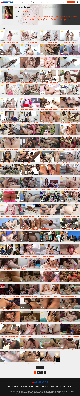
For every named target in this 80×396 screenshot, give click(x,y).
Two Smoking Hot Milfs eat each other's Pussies (50, 349)
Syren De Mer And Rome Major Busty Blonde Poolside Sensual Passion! (55, 323)
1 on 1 (71, 19)
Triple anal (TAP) (65, 19)
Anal (24, 16)
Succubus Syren (44, 202)
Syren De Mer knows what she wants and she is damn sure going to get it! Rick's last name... (19, 336)
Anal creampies (54, 19)
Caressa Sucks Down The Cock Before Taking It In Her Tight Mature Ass (15, 349)
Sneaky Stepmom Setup (25, 242)
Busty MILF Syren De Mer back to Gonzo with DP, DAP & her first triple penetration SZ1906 (58, 69)
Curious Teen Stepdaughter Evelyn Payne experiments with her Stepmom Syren (37, 349)
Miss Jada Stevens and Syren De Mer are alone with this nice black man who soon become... (19, 282)
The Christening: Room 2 (66, 256)
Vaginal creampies (32, 20)
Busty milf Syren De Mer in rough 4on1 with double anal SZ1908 (53, 95)
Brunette (47, 18)
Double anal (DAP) (45, 16)
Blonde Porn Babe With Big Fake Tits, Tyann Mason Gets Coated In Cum (15, 363)
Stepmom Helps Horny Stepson (47, 229)
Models (48, 2)
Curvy (34, 18)
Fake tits (49, 20)
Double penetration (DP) (28, 19)
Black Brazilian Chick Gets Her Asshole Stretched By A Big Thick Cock (34, 363)
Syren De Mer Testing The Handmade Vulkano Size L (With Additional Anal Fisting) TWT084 (19, 189)
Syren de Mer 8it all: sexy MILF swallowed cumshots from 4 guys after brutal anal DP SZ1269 (19, 82)
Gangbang (42, 18)
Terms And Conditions (34, 386)
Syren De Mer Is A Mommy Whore (7, 309)
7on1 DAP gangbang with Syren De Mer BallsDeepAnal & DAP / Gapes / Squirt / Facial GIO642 (39, 82)
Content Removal (67, 386)
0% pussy (75, 19)
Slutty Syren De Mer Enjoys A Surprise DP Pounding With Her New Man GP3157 (36, 122)
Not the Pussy (23, 269)
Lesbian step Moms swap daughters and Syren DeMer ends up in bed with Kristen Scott (38, 282)
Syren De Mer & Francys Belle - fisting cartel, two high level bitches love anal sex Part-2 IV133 (59, 109)
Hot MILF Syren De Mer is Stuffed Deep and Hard (70, 349)
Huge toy (55, 18)
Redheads (43, 19)
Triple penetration (74, 18)
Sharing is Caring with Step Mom (47, 256)
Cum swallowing (29, 18)
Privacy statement (47, 386)
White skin (25, 20)
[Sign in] (77, 2)
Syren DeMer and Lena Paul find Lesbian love (70, 323)
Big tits (37, 18)
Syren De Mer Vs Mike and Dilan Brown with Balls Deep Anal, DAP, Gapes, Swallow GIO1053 (19, 95)
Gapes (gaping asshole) (35, 16)
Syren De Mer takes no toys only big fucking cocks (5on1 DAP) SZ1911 (34, 109)
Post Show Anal (44, 336)
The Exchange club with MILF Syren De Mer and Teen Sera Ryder (13, 296)
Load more (40, 367)
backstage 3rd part (4, 256)
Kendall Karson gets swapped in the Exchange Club (31, 323)
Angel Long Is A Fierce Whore (47, 282)
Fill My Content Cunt (45, 242)
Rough (70, 16)
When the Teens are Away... (26, 336)
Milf (24, 18)
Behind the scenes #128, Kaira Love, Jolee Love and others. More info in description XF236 (19, 242)
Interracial (51, 16)
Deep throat (66, 18)
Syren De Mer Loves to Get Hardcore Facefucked (30, 256)
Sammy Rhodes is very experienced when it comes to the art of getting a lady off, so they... (58, 309)
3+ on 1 (56, 16)
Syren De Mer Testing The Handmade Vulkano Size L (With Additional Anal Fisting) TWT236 (19, 229)
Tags (55, 2)
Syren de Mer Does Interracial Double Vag (49, 296)
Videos (40, 2)
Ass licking (48, 19)
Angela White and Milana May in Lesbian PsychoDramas (32, 296)
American (25, 11)
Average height (60, 20)
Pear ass (66, 20)
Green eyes (70, 20)
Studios (61, 2)
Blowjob (67, 16)
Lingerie (38, 19)
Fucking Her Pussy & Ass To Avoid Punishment (50, 189)
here (22, 392)
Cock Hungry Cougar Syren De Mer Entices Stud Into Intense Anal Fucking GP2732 (17, 122)
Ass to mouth (61, 18)
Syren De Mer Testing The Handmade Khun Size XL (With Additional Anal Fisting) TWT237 (59, 216)
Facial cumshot (61, 16)
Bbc (35, 19)
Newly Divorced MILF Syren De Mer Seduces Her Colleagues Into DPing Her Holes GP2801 (58, 176)
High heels (44, 20)
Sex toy (60, 19)
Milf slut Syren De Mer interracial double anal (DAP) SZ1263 (12, 42)
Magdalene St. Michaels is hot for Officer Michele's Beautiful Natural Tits (55, 363)
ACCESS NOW (71, 2)
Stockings (39, 20)
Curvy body (53, 20)
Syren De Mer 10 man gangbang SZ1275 (9, 55)
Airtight (51, 18)
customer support (22, 386)
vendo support (57, 386)
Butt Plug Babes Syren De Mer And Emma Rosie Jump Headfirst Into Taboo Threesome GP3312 (59, 122)
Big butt (27, 16)
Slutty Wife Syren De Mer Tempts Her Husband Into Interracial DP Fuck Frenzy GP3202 (58, 136)
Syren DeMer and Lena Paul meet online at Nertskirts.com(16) (13, 269)
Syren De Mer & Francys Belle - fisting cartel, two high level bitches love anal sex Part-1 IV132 (59, 82)
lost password (12, 386)
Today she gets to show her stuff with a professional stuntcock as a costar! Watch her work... (39, 309)
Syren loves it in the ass (5, 202)
